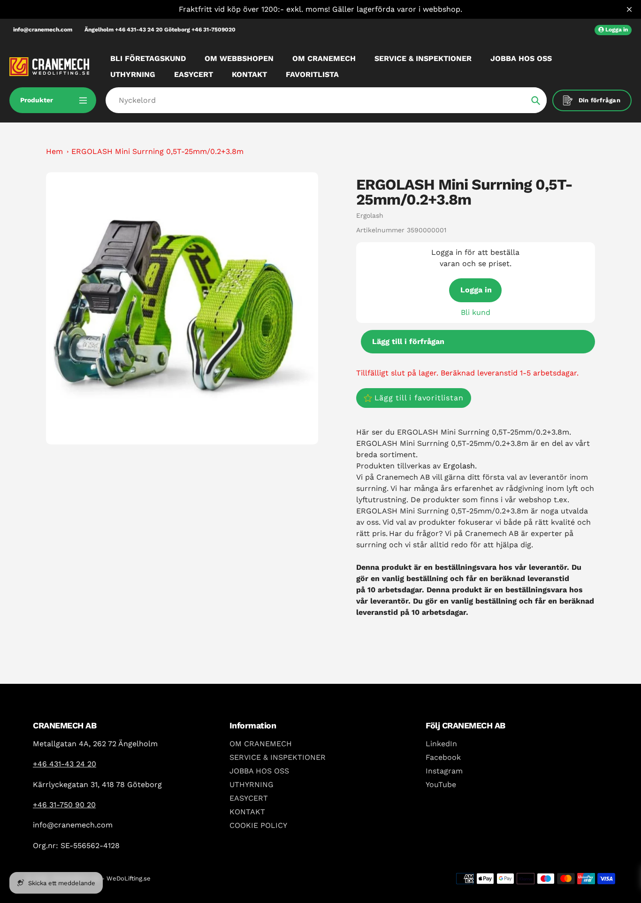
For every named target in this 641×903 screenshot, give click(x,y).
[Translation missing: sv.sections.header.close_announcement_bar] (629, 9)
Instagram (444, 770)
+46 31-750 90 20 (64, 804)
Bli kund (475, 312)
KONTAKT (247, 811)
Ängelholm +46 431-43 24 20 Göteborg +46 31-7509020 (160, 29)
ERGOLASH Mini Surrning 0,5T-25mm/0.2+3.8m (157, 151)
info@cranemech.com (42, 29)
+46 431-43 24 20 (64, 763)
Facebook (443, 757)
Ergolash (369, 215)
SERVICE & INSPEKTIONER (277, 757)
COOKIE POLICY (258, 825)
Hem (54, 151)
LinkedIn (441, 743)
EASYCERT (248, 798)
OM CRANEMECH (260, 743)
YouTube (441, 784)
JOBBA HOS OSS (259, 770)
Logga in (476, 289)
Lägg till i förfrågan (408, 341)
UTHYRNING (251, 784)
